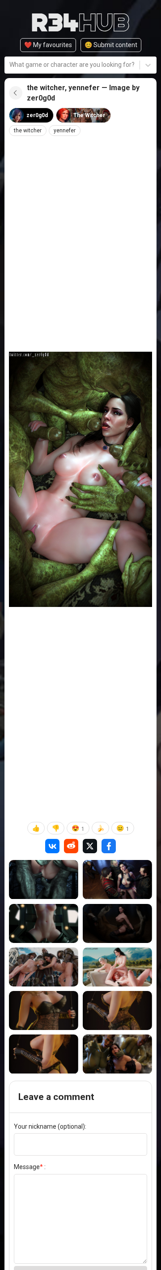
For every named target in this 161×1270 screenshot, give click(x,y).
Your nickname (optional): (50, 1126)
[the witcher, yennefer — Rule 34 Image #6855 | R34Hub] (117, 879)
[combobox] (10, 64)
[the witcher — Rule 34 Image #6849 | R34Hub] (117, 1010)
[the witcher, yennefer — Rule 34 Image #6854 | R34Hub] (43, 923)
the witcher (28, 130)
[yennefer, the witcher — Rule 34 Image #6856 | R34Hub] (43, 879)
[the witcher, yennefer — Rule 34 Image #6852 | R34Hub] (43, 966)
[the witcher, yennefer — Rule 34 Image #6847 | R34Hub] (117, 1054)
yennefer (65, 130)
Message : (30, 1166)
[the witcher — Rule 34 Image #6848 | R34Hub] (43, 1054)
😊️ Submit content (111, 44)
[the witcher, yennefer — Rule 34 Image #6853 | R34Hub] (117, 923)
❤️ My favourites (48, 44)
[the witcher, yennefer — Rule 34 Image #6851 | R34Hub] (117, 966)
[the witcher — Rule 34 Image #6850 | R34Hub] (43, 1010)
